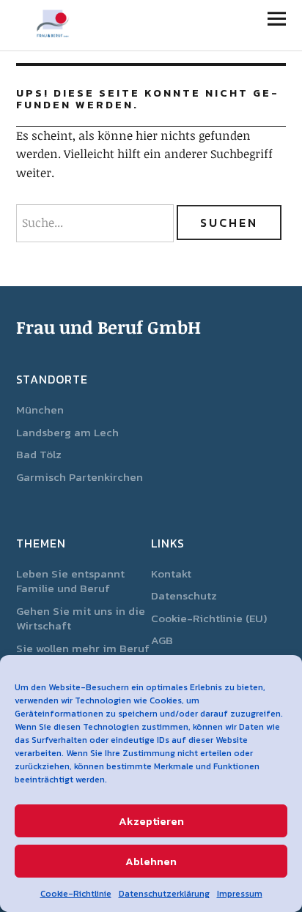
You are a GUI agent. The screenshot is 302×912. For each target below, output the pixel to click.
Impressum (239, 893)
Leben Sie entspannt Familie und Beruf (70, 581)
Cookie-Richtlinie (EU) (209, 618)
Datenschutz (184, 595)
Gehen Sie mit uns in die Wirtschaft (80, 618)
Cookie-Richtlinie (75, 893)
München (40, 409)
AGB (162, 640)
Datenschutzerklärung (164, 893)
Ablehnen (151, 861)
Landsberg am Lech (67, 432)
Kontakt (171, 573)
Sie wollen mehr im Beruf (83, 648)
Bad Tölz (39, 454)
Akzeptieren (151, 820)
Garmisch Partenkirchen (79, 476)
